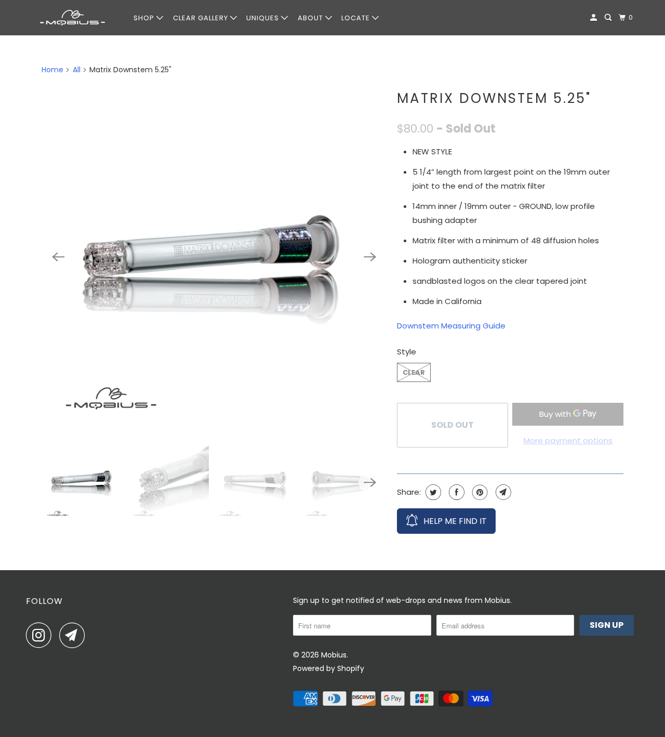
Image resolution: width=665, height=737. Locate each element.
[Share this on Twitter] (432, 492)
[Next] (369, 256)
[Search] (609, 18)
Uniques (263, 18)
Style (406, 351)
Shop (145, 18)
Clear (414, 372)
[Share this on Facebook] (455, 492)
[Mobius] (72, 17)
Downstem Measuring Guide (451, 325)
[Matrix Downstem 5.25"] (214, 256)
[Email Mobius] (74, 635)
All (77, 69)
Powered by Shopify (328, 668)
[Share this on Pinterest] (479, 492)
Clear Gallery (201, 18)
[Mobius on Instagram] (41, 635)
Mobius (334, 655)
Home (52, 69)
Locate (356, 18)
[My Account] (594, 18)
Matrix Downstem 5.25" (494, 98)
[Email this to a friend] (502, 492)
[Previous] (58, 256)
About (311, 18)
